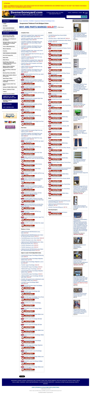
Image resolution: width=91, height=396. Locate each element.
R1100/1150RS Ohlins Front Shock (60, 58)
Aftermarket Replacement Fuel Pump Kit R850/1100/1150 (79, 246)
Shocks (50, 32)
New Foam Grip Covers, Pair (80, 147)
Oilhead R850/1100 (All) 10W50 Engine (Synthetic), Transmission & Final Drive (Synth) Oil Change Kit (79, 311)
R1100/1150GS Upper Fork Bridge (32, 340)
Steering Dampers (52, 209)
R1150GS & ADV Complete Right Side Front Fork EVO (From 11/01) (32, 99)
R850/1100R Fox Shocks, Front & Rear (61, 184)
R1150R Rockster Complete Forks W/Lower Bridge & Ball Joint (31, 87)
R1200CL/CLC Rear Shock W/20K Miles (61, 63)
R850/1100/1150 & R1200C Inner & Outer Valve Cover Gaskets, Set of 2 (80, 295)
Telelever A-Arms (25, 229)
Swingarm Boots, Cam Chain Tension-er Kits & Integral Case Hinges (9, 43)
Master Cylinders (22, 380)
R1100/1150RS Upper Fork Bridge (29, 274)
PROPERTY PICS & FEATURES (7, 101)
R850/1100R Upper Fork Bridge (29, 269)
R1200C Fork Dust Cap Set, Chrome (33, 164)
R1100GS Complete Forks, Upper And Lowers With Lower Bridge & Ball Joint (32, 36)
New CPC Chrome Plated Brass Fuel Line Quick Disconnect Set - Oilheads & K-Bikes (80, 132)
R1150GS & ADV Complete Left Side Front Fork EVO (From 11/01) (31, 105)
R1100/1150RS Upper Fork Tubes (32, 168)
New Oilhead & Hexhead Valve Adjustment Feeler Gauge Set (79, 161)
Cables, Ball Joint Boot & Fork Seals (9, 81)
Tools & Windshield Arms (9, 46)
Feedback (39, 387)
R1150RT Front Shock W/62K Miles (60, 153)
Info (50, 387)
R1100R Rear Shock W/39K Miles (60, 143)
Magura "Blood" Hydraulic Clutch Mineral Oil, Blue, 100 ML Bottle (80, 207)
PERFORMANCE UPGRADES (9, 53)
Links (33, 387)
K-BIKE (4, 23)
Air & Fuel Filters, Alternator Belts (9, 70)
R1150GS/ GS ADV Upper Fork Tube (33, 152)
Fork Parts (23, 127)
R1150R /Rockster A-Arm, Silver (29, 240)
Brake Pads (5, 57)
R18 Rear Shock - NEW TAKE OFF (57, 38)
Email (80, 12)
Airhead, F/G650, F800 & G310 (10, 87)
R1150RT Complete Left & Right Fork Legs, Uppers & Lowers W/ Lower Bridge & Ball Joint (31, 43)
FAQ (44, 387)
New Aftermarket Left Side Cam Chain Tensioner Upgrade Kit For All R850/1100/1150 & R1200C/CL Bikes (79, 71)
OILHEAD (5, 25)
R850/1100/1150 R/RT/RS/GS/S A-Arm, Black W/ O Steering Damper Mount (32, 250)
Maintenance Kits (31, 380)
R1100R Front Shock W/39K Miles (60, 116)
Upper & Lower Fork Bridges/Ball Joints (31, 252)
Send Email (56, 387)
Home (69, 12)
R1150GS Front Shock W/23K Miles (60, 121)
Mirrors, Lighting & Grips (9, 89)
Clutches (5, 50)
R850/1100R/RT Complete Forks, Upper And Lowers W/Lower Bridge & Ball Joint (32, 61)
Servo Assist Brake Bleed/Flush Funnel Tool (79, 104)
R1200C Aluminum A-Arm (27, 245)
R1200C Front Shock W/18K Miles (60, 158)
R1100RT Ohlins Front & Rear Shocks (61, 54)
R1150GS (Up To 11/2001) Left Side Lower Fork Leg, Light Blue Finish (31, 193)
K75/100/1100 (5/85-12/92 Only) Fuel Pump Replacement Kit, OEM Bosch (80, 261)
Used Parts (6, 21)
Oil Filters (38, 380)
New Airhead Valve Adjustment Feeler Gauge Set (80, 172)
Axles (49, 198)
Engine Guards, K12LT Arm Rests (9, 84)
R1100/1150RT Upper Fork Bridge (29, 267)
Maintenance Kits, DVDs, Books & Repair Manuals (8, 36)
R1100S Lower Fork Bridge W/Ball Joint (33, 314)
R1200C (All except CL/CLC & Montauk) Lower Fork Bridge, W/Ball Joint (32, 280)
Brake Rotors (6, 59)
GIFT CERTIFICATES (8, 107)
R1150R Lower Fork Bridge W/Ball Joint (33, 330)
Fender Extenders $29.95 (8, 93)
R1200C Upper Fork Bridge (28, 265)
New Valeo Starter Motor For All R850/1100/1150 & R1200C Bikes (80, 118)
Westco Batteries (7, 48)
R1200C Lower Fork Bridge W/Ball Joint (34, 356)
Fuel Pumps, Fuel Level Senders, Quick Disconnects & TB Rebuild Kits (9, 63)
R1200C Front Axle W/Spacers (56, 207)
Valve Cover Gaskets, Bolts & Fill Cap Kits (9, 76)
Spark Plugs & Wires (7, 78)
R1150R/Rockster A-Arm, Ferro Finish (30, 238)
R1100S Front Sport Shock (58, 89)
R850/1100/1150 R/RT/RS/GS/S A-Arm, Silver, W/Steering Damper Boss (32, 242)
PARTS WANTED (7, 104)
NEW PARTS (6, 33)
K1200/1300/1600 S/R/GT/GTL (9, 30)
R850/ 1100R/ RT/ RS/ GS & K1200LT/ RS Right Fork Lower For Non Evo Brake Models (32, 180)
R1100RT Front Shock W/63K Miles (60, 174)
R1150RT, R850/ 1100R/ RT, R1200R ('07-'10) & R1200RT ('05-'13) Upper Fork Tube (32, 199)
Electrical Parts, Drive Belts (9, 72)
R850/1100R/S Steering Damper (59, 212)
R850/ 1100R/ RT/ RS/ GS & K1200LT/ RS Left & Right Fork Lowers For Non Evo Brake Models (32, 158)
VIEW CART (86, 13)
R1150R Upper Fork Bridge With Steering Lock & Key (30, 292)
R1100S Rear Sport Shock (58, 79)
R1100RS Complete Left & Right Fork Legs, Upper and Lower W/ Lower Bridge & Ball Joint (31, 71)
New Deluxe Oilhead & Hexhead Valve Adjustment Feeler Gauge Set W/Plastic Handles (80, 53)
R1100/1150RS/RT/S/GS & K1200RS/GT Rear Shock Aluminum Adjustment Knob (59, 169)
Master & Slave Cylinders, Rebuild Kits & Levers (9, 67)
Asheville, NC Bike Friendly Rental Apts (9, 97)
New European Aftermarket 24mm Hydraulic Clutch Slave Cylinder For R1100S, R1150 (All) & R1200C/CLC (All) (80, 36)
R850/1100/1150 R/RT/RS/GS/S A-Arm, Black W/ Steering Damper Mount (32, 235)
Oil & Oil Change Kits (8, 55)
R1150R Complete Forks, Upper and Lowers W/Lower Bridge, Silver (32, 39)
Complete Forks (25, 32)
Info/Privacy (75, 12)
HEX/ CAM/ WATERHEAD (8, 28)
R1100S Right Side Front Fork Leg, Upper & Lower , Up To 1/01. (31, 116)
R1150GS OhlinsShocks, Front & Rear (61, 188)
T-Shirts (5, 91)
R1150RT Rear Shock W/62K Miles (60, 193)
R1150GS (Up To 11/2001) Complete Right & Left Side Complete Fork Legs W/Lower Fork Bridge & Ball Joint (32, 81)
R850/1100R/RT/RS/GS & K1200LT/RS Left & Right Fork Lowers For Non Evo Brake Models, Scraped (32, 206)
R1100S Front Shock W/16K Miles (60, 43)
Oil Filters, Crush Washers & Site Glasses (9, 39)
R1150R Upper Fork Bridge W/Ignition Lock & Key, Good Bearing (32, 346)
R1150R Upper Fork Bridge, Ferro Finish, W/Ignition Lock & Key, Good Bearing (32, 297)
